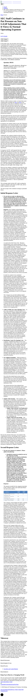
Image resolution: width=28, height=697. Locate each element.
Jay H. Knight (4, 36)
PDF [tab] (2, 39)
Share (5, 39)
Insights (5, 8)
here (16, 102)
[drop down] (2, 4)
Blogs (2, 15)
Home (5, 7)
